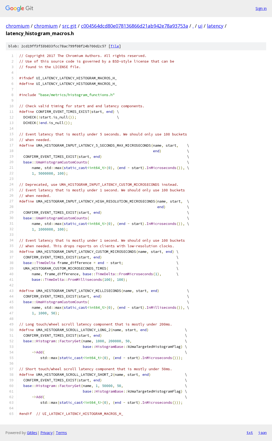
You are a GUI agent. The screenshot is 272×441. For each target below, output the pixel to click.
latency (215, 26)
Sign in (261, 8)
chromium (17, 26)
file (114, 46)
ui (200, 26)
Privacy (46, 432)
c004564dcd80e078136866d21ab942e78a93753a (134, 26)
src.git (69, 26)
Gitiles (32, 432)
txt (249, 432)
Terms (61, 432)
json (262, 432)
